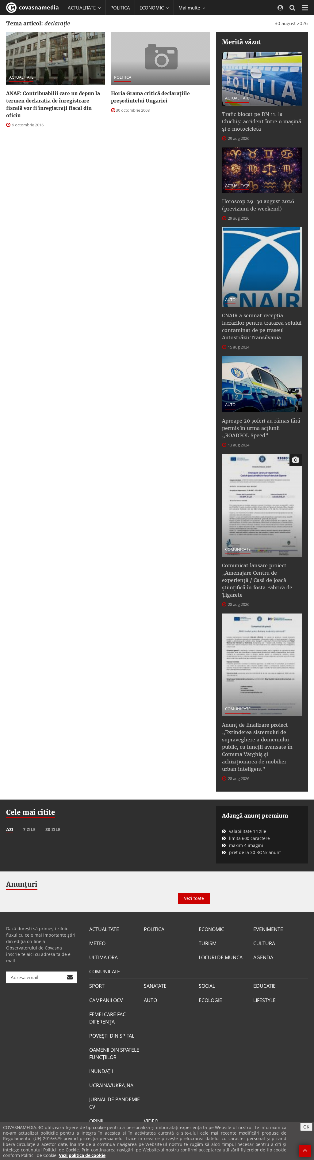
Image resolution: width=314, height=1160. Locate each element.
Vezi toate (194, 898)
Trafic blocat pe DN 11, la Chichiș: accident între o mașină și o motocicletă (261, 121)
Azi (9, 829)
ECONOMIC (211, 929)
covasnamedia (38, 7)
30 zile (52, 829)
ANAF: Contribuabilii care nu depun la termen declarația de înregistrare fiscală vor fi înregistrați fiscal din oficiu (53, 104)
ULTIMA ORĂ (103, 957)
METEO (97, 943)
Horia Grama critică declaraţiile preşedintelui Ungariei (150, 97)
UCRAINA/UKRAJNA (111, 1085)
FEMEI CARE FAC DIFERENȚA (107, 1018)
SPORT (97, 986)
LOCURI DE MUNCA (221, 957)
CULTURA (264, 943)
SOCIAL (207, 986)
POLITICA (120, 8)
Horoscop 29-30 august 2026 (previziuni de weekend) (258, 205)
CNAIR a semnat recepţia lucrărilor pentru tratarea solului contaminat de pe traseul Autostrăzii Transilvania (261, 326)
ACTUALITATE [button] (82, 8)
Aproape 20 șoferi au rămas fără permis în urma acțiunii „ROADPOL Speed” (261, 428)
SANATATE (155, 986)
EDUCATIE (264, 986)
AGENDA (263, 957)
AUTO (230, 299)
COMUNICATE (238, 549)
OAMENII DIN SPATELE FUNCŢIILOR (114, 1053)
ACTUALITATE (21, 77)
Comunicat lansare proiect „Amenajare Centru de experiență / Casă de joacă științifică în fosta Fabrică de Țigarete (257, 580)
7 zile (29, 829)
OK (306, 1127)
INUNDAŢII (101, 1071)
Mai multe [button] (189, 8)
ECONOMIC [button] (152, 8)
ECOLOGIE (210, 1000)
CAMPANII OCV (106, 1000)
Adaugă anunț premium (255, 815)
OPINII (96, 1121)
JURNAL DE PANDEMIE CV (114, 1103)
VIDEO (151, 1121)
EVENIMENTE (268, 929)
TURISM (207, 943)
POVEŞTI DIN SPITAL (111, 1035)
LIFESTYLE (264, 1000)
